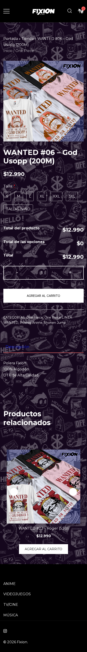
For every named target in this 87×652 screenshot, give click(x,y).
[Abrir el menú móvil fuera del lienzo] (6, 11)
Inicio (7, 51)
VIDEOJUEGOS (17, 594)
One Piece (24, 51)
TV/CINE (10, 604)
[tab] (43, 347)
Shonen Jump (55, 323)
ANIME (9, 584)
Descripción (17, 346)
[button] (73, 492)
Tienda (27, 39)
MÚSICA (10, 615)
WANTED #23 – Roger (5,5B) (44, 528)
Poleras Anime (31, 323)
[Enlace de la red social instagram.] (5, 630)
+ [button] (70, 272)
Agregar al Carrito (43, 296)
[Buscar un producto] (69, 11)
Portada (10, 39)
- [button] (17, 272)
